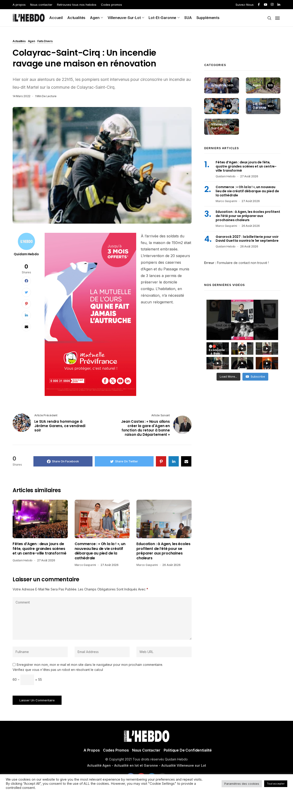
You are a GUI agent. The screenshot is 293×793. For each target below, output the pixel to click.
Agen (94, 17)
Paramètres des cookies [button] (241, 783)
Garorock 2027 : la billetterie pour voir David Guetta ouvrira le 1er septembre (247, 238)
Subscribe (258, 376)
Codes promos (111, 4)
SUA (188, 17)
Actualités (76, 17)
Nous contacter (41, 4)
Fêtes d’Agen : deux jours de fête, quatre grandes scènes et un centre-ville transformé (39, 549)
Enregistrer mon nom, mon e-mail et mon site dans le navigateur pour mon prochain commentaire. (90, 665)
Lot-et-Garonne (162, 17)
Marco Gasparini (85, 565)
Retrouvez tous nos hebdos (76, 4)
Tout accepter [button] (276, 783)
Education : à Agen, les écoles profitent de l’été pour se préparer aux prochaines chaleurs (163, 551)
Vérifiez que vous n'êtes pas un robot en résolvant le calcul (58, 670)
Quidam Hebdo (26, 254)
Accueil (56, 17)
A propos (19, 4)
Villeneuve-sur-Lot (124, 17)
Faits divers (45, 41)
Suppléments (208, 17)
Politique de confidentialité (188, 750)
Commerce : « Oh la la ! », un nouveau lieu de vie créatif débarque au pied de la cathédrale (100, 551)
